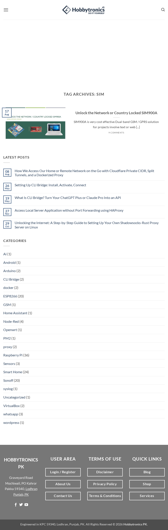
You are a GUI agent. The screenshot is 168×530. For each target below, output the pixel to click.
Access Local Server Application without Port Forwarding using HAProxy (69, 210)
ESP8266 (10, 296)
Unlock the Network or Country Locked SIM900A (116, 113)
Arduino (9, 271)
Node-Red (11, 321)
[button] (6, 9)
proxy (7, 347)
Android (9, 262)
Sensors (9, 363)
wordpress (11, 422)
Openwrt (10, 330)
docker (8, 287)
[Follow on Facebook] (15, 505)
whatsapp (10, 414)
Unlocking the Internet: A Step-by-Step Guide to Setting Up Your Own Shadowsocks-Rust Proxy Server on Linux (87, 225)
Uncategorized (14, 397)
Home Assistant (15, 313)
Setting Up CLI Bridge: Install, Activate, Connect (50, 185)
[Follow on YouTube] (26, 505)
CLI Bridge (11, 279)
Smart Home (12, 372)
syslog (8, 389)
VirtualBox (11, 406)
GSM (7, 304)
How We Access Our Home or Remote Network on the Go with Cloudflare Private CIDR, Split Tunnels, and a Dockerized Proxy (84, 173)
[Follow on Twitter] (21, 505)
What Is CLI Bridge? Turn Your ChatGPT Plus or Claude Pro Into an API (68, 197)
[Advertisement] (84, 52)
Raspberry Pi (13, 355)
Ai (5, 254)
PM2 (7, 338)
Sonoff (8, 380)
